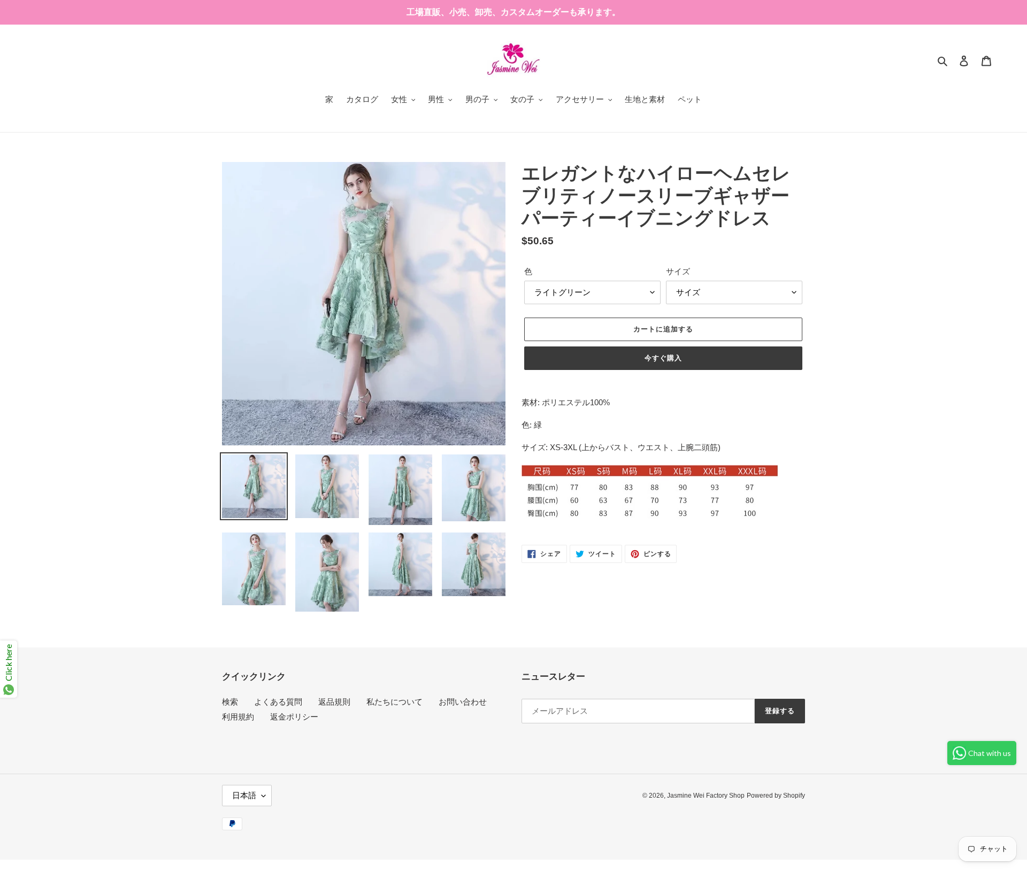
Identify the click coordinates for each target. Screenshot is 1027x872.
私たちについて (394, 701)
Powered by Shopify (776, 795)
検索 (230, 701)
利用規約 (238, 716)
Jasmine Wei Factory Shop (706, 795)
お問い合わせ (463, 701)
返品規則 (334, 701)
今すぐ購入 (663, 358)
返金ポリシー (294, 716)
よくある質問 (278, 701)
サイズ (678, 271)
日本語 (244, 795)
